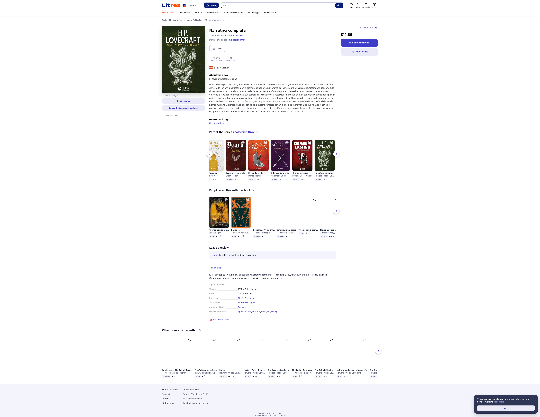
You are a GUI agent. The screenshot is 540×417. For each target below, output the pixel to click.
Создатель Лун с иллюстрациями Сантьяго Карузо (264, 230)
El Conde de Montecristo (280, 173)
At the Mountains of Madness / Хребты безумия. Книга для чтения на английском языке (352, 370)
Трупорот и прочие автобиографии (219, 230)
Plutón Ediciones (246, 298)
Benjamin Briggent (247, 302)
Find (339, 5)
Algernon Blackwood (241, 232)
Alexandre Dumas (279, 176)
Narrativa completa (324, 173)
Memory (224, 370)
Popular (198, 12)
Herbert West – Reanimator (255, 370)
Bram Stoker (232, 176)
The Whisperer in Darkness (206, 370)
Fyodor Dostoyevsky (302, 176)
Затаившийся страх (286, 230)
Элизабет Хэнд (328, 232)
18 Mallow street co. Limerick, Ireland (269, 415)
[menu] (194, 5)
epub (240, 311)
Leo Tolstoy (209, 176)
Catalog (213, 5)
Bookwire (242, 307)
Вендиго (235, 230)
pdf (268, 311)
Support (166, 394)
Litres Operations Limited (270, 413)
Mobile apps (254, 12)
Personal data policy (192, 398)
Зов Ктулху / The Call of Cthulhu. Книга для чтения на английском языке (177, 370)
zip (276, 311)
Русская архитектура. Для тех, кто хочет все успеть (308, 230)
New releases (184, 12)
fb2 (245, 311)
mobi (263, 311)
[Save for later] (220, 143)
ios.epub (256, 311)
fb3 (249, 311)
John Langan (215, 232)
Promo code (168, 12)
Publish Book (270, 12)
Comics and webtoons (233, 12)
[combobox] (278, 5)
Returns (165, 398)
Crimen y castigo (300, 173)
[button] (183, 101)
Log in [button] (215, 255)
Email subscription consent (196, 403)
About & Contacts (170, 389)
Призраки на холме (330, 230)
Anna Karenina (210, 173)
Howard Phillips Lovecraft (324, 176)
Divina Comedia (256, 173)
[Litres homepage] (174, 5)
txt (272, 311)
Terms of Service (191, 389)
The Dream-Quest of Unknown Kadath (279, 370)
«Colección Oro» (236, 39)
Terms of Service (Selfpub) (195, 394)
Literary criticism (217, 123)
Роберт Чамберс (261, 232)
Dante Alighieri (255, 176)
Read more (499, 402)
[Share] (376, 27)
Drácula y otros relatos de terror (236, 173)
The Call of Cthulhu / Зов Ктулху (303, 370)
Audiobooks (212, 12)
